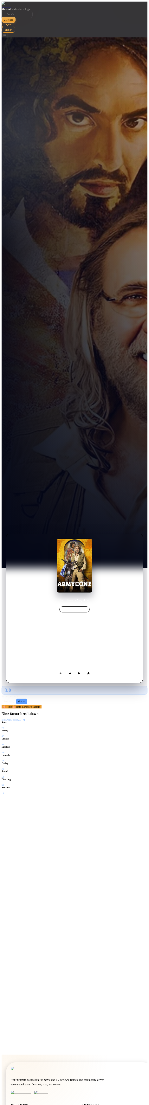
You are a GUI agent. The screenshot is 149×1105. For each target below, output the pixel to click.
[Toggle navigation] (5, 35)
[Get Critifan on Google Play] (44, 1094)
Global (21, 701)
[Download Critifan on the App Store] (21, 1094)
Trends (8, 19)
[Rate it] (88, 673)
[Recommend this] (70, 673)
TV (11, 9)
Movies (6, 9)
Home (62, 600)
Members (18, 9)
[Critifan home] (74, 5)
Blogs (26, 9)
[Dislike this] (79, 673)
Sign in (8, 24)
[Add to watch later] (60, 673)
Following (9, 701)
